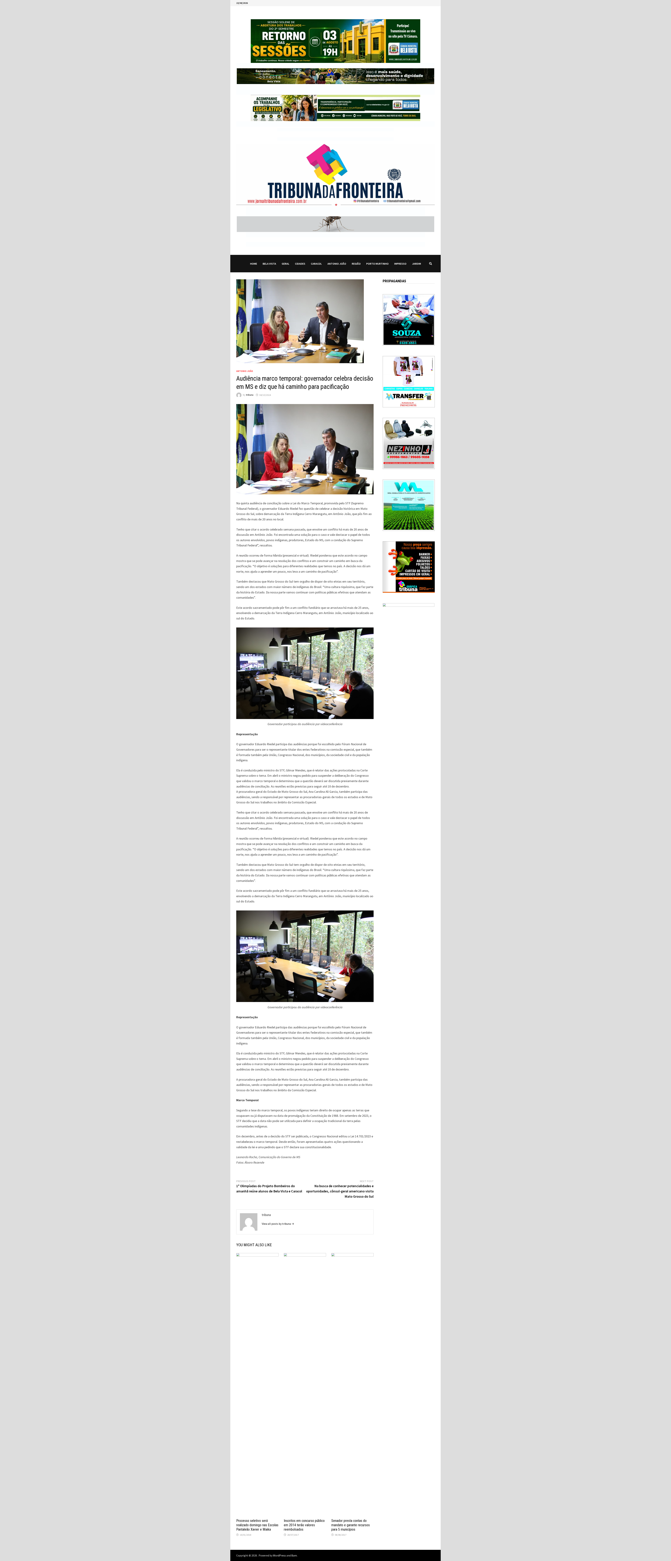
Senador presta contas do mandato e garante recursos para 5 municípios (350, 1525)
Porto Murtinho (377, 263)
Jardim (416, 263)
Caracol (316, 263)
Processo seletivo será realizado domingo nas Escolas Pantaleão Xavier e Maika (257, 1525)
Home (253, 263)
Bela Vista (269, 263)
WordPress (279, 1555)
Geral (285, 263)
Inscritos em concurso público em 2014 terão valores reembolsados (304, 1525)
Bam (294, 1555)
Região (356, 263)
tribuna (249, 395)
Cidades (300, 263)
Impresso (400, 263)
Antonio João (336, 263)
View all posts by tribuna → (278, 1223)
